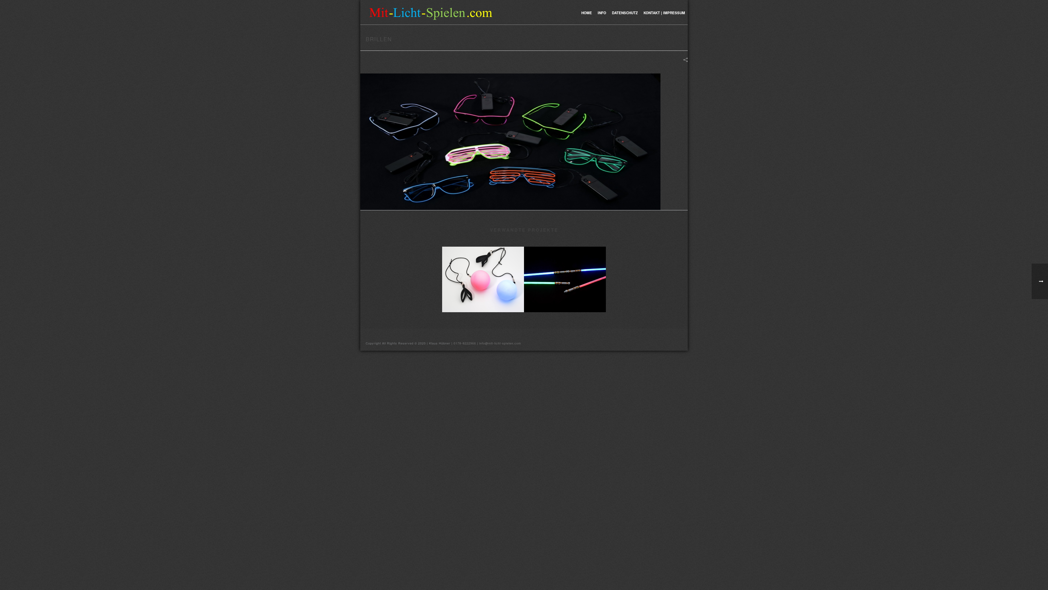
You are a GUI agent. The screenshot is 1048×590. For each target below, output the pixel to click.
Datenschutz (625, 12)
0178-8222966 (465, 343)
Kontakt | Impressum (664, 12)
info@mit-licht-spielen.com (500, 343)
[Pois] (483, 268)
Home (586, 12)
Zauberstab (565, 303)
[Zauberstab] (565, 268)
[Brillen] (510, 141)
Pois (483, 303)
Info (602, 12)
